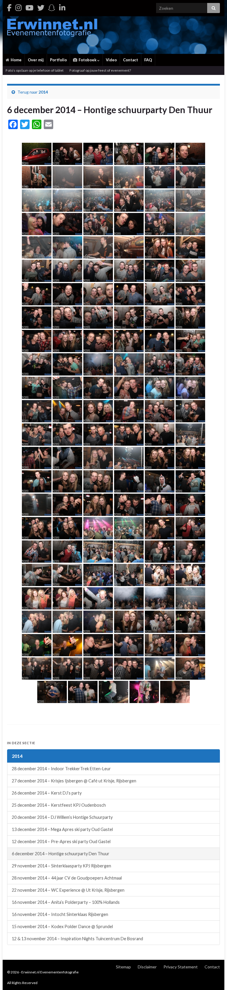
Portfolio (58, 59)
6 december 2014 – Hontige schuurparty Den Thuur (60, 853)
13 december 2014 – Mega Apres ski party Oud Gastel (62, 829)
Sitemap (123, 966)
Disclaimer (147, 966)
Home (16, 59)
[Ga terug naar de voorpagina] (113, 35)
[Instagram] (18, 7)
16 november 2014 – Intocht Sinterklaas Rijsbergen (60, 914)
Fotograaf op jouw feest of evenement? (100, 70)
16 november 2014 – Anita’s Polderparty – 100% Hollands (66, 902)
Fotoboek (87, 59)
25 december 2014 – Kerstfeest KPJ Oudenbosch (59, 805)
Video (111, 59)
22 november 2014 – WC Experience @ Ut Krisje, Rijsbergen (68, 890)
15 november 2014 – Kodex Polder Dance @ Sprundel (62, 926)
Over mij (36, 59)
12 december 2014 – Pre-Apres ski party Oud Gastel (61, 841)
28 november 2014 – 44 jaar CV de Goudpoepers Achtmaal (67, 877)
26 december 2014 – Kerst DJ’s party (47, 792)
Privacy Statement (180, 966)
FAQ (148, 59)
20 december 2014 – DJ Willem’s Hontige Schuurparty (62, 817)
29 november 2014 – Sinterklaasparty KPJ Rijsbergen (61, 865)
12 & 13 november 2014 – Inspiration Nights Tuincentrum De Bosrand (77, 938)
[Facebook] (9, 7)
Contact (130, 59)
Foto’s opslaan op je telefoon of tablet (35, 70)
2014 (43, 91)
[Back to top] (213, 976)
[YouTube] (29, 7)
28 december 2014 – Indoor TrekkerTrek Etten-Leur (61, 768)
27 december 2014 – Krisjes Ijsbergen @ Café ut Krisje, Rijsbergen (74, 780)
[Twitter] (40, 7)
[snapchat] (51, 7)
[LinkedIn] (62, 7)
